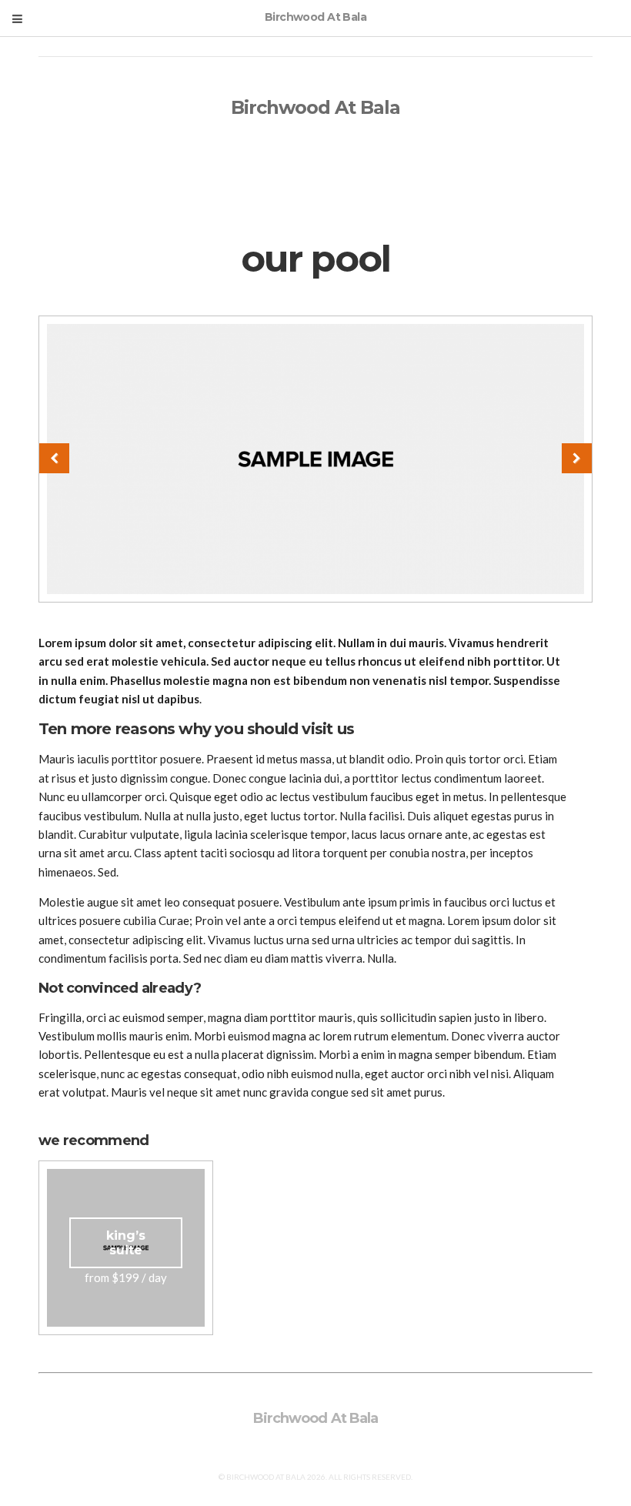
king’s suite (125, 1242)
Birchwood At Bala (316, 107)
